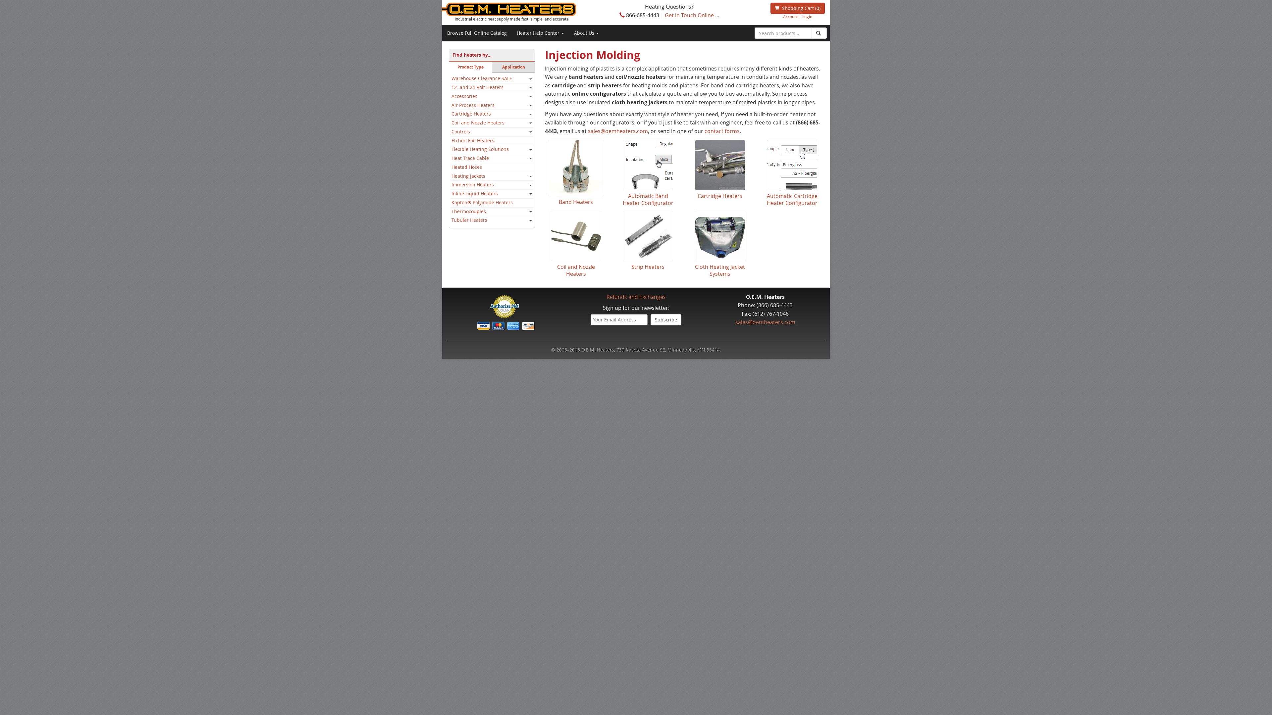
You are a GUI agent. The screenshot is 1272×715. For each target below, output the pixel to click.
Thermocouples (468, 212)
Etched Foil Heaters (472, 141)
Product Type (470, 67)
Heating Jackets (468, 176)
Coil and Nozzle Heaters (477, 123)
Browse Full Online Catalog (477, 33)
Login (807, 16)
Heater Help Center (539, 33)
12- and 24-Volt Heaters (477, 87)
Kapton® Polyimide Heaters (482, 203)
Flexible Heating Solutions (480, 149)
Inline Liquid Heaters (474, 194)
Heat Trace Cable (470, 158)
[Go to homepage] (520, 9)
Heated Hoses (466, 167)
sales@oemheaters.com (618, 131)
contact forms (722, 131)
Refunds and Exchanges (636, 297)
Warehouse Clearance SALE (481, 78)
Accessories (464, 96)
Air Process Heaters (473, 105)
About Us (585, 33)
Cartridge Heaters (471, 114)
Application (513, 67)
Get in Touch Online (689, 15)
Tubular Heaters (469, 220)
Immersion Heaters (472, 185)
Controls (460, 132)
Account (790, 16)
